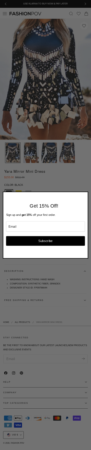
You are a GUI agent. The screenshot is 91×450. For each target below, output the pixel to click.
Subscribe (45, 241)
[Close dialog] (85, 194)
